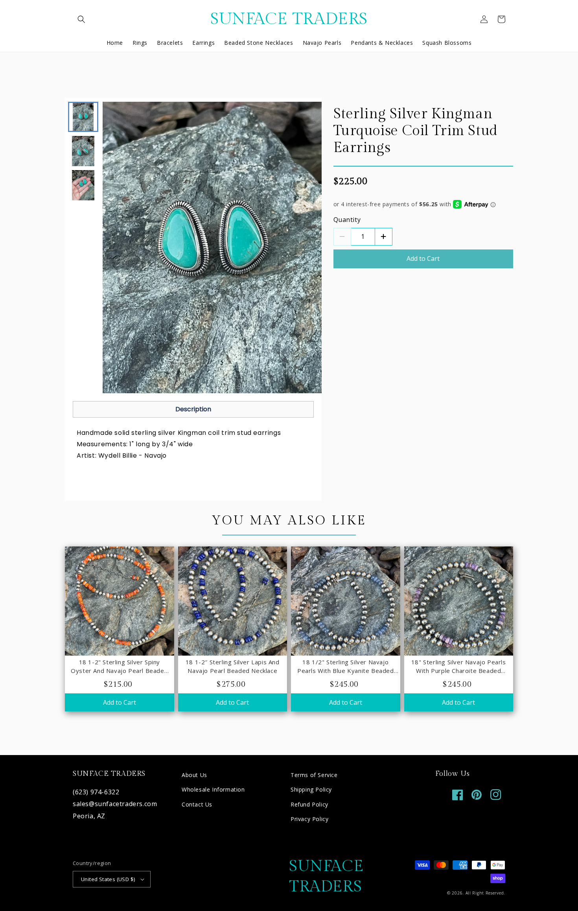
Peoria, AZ (89, 816)
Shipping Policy (311, 789)
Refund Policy (309, 804)
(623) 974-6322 (96, 792)
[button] (81, 19)
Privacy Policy (309, 819)
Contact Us (197, 804)
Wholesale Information (213, 789)
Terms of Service (314, 775)
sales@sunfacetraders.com (115, 803)
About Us (194, 775)
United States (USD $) (108, 879)
